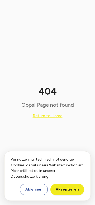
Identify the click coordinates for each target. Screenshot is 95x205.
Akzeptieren (67, 189)
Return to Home (48, 116)
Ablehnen (33, 189)
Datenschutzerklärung (30, 176)
